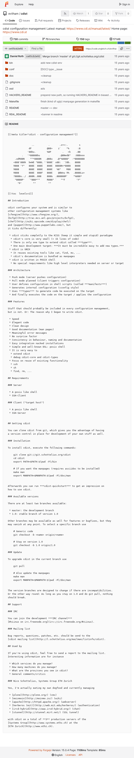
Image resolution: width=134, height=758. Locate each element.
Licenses (71, 754)
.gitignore (14, 82)
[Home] (7, 4)
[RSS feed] (65, 13)
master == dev (49, 107)
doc (11, 75)
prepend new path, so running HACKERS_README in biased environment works (86, 94)
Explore (19, 4)
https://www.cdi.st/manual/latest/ (89, 28)
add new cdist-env (51, 62)
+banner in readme (51, 114)
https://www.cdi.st (15, 32)
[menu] (128, 48)
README (14, 107)
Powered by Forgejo (40, 750)
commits (20, 39)
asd (11, 88)
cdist (24, 13)
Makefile (14, 101)
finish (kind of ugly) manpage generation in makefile (70, 101)
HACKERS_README (20, 94)
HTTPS (78, 48)
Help (31, 4)
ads (43, 88)
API (80, 754)
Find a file (37, 48)
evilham (13, 13)
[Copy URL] (121, 48)
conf (11, 69)
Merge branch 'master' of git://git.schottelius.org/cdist (73, 56)
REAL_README (17, 114)
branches (53, 39)
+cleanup (46, 75)
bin (11, 62)
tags (85, 39)
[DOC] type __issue (51, 69)
